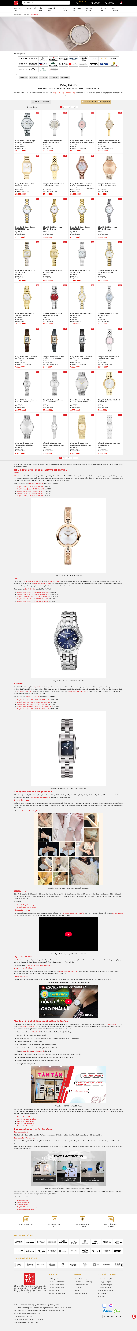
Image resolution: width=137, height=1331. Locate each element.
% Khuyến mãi (105, 101)
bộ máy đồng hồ (112, 1024)
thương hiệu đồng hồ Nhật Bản (32, 581)
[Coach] (33, 69)
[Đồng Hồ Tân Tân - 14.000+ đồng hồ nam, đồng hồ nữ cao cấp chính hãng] (16, 3)
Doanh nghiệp (89, 9)
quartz (108, 1111)
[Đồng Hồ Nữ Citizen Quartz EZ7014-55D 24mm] (27, 211)
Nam (29, 8)
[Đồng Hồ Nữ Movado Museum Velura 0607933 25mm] (54, 383)
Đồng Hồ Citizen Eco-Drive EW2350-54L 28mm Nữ (32, 599)
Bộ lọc (37, 101)
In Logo (102, 1296)
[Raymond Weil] (23, 69)
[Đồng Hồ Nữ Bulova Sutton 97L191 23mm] (54, 254)
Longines (30, 1322)
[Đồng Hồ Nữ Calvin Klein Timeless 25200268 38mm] (109, 167)
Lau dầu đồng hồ (105, 1287)
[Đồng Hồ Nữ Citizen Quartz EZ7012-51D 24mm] (82, 211)
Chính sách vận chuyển (58, 1293)
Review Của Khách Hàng (83, 1282)
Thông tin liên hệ (56, 1279)
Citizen (16, 1322)
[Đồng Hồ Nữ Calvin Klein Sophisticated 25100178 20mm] (82, 427)
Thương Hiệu (17, 9)
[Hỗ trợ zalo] (104, 1306)
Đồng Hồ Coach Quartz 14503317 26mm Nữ (30, 495)
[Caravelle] (73, 64)
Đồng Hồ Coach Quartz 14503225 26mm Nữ (30, 486)
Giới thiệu (78, 1287)
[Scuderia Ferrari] (114, 64)
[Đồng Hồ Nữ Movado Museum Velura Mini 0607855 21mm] (27, 383)
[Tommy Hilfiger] (43, 64)
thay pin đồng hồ (26, 1051)
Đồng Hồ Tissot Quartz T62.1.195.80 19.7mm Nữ (32, 704)
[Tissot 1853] (63, 1242)
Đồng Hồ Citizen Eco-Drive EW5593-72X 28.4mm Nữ (33, 594)
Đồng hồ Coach (18, 476)
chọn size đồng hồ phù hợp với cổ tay (73, 913)
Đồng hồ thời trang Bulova (25, 1121)
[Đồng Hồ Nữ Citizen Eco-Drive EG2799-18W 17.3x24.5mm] (54, 340)
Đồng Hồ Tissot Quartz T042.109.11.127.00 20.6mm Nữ (34, 706)
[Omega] (43, 58)
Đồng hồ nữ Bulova (23, 1204)
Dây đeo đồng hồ (19, 960)
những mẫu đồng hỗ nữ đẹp (41, 583)
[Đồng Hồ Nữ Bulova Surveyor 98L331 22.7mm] (82, 297)
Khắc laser (103, 1293)
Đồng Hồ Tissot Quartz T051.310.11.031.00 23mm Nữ (33, 709)
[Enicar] (84, 58)
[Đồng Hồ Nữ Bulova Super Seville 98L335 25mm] (109, 254)
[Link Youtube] (108, 1317)
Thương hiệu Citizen (53, 581)
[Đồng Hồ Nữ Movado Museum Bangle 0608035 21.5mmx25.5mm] (109, 124)
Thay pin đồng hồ (105, 1282)
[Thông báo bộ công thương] (107, 1312)
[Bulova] (63, 64)
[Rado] (33, 64)
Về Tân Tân (103, 9)
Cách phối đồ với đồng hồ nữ (31, 811)
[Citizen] (63, 58)
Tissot (37, 1322)
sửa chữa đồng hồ (34, 1032)
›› (77, 107)
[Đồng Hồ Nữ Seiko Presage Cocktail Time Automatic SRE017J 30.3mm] (27, 124)
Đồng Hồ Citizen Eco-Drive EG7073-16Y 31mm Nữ (32, 592)
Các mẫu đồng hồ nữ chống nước (27, 905)
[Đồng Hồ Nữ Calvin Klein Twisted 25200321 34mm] (109, 383)
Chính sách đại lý (56, 1290)
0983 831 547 (82, 2)
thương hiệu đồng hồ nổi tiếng (68, 971)
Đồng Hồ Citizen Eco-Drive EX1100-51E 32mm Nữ (32, 601)
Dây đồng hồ (77, 9)
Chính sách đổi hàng (57, 1287)
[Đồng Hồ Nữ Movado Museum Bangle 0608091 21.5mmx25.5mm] (82, 124)
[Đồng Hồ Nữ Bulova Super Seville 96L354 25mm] (54, 297)
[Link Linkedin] (120, 1317)
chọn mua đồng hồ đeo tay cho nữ (40, 797)
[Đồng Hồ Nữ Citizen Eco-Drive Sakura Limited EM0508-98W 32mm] (82, 167)
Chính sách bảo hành (57, 1282)
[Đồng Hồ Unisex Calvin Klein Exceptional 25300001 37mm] (82, 383)
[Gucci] (94, 58)
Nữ (35, 8)
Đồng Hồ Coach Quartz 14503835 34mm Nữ (30, 489)
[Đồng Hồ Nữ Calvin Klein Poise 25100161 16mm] (109, 427)
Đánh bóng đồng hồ (106, 1290)
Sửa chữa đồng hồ (106, 1279)
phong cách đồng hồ (27, 1026)
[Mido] (104, 58)
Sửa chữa (65, 9)
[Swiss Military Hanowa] (53, 69)
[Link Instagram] (112, 1317)
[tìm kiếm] (68, 2)
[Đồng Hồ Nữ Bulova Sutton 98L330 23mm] (27, 254)
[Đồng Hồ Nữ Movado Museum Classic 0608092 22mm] (109, 340)
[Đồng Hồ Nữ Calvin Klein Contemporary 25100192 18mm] (54, 427)
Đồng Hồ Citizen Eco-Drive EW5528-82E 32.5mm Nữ (33, 596)
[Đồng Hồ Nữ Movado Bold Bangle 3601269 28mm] (54, 124)
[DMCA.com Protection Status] (116, 1312)
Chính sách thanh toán (57, 1285)
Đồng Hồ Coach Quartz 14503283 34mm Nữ (30, 493)
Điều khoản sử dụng (82, 1279)
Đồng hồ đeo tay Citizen (24, 1117)
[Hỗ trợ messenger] (111, 1306)
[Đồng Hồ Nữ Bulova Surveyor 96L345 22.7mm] (109, 297)
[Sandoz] (43, 69)
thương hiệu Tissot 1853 (24, 691)
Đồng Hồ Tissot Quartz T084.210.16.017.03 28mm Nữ (33, 702)
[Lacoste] (53, 64)
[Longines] (73, 58)
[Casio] (104, 64)
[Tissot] (53, 58)
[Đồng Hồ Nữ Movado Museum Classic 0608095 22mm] (54, 167)
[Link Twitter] (116, 1317)
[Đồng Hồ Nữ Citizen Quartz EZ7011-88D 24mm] (109, 211)
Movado (23, 1322)
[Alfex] (114, 58)
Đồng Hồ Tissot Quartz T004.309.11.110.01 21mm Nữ (33, 700)
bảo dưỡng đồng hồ (38, 1051)
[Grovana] (23, 64)
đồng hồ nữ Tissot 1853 (33, 697)
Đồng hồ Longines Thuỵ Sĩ (25, 1123)
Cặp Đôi (40, 9)
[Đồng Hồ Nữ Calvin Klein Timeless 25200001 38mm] (27, 427)
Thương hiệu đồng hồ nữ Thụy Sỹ (78, 691)
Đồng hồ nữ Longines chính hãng (27, 1207)
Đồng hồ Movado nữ (23, 1202)
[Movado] (23, 58)
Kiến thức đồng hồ (81, 1293)
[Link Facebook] (104, 1317)
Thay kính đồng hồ (106, 1285)
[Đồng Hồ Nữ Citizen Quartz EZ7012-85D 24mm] (54, 211)
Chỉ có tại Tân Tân (90, 101)
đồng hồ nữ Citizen (30, 589)
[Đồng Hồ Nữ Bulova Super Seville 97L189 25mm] (27, 297)
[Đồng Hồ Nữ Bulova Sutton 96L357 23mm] (82, 254)
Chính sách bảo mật (81, 1285)
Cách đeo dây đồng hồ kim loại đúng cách (39, 965)
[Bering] (33, 58)
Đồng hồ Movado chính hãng (26, 1119)
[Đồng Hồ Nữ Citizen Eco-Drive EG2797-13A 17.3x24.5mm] (27, 340)
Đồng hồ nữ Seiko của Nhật (25, 1209)
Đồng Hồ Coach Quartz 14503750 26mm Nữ (30, 491)
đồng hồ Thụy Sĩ (38, 687)
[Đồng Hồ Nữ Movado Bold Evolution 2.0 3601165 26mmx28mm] (27, 167)
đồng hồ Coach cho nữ (36, 483)
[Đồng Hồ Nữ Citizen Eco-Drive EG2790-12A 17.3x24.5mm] (82, 340)
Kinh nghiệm (115, 9)
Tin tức (77, 1290)
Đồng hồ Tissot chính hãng (25, 1126)
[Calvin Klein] (84, 64)
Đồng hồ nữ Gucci (22, 1200)
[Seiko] (94, 64)
